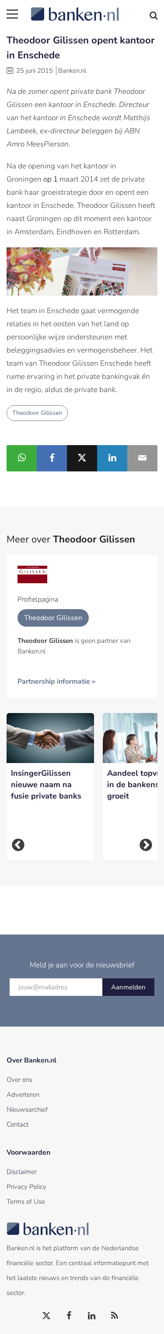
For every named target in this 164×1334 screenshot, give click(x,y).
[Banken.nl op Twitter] (47, 1316)
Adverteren (23, 1094)
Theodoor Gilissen (37, 413)
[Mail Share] (142, 458)
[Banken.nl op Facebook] (69, 1316)
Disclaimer (22, 1171)
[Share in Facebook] (52, 458)
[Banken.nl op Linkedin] (92, 1316)
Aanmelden (128, 987)
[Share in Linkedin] (112, 458)
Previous (18, 845)
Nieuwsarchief (27, 1109)
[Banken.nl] (94, 9)
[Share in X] (82, 458)
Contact (17, 1124)
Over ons (19, 1079)
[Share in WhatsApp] (22, 458)
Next (146, 845)
